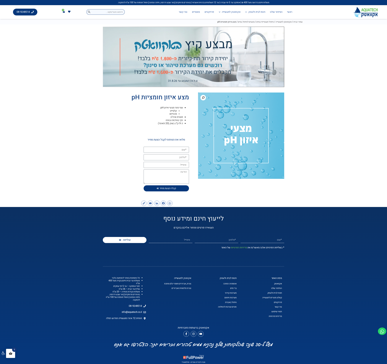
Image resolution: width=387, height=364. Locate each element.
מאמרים (196, 12)
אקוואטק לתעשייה (231, 12)
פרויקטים (209, 12)
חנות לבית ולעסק (256, 12)
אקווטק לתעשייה (182, 278)
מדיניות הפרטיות (239, 247)
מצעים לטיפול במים (246, 21)
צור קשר (183, 12)
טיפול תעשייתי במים (265, 21)
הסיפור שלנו (276, 12)
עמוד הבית (297, 21)
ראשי (289, 12)
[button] (3, 353)
